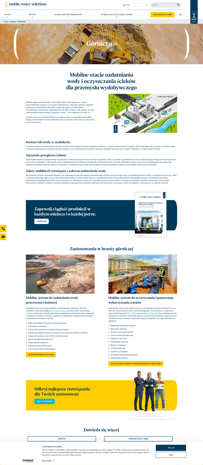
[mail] (3, 236)
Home (6, 21)
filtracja (29, 313)
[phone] (3, 228)
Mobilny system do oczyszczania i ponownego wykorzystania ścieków (141, 300)
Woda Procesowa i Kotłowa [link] (41, 354)
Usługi (7, 14)
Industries (13, 21)
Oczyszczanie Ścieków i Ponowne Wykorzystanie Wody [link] (136, 363)
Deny (171, 455)
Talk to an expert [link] (44, 401)
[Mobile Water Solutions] (25, 4)
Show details (47, 461)
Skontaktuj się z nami (162, 14)
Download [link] (41, 221)
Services (61, 439)
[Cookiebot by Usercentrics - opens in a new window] (28, 460)
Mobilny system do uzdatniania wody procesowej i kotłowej (52, 300)
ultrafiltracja (152, 313)
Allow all (171, 448)
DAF (128, 313)
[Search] (178, 4)
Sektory (32, 14)
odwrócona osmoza (58, 311)
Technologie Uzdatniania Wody (68, 14)
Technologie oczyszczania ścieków (116, 14)
